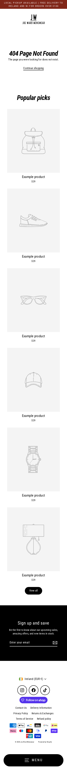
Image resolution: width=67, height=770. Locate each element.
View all (33, 590)
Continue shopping (33, 68)
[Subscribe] (54, 642)
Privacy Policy (20, 713)
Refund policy (44, 718)
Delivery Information (41, 707)
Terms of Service (24, 718)
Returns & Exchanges (43, 713)
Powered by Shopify (45, 742)
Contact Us (21, 707)
